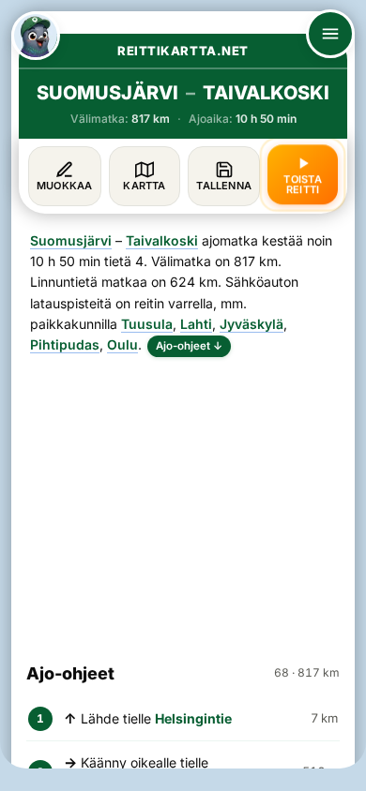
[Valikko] (330, 33)
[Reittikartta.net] (35, 35)
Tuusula (147, 324)
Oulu (122, 344)
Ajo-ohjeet (189, 345)
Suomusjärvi (71, 240)
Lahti (196, 324)
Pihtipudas (64, 344)
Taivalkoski (162, 240)
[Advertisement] (183, 501)
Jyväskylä (251, 324)
